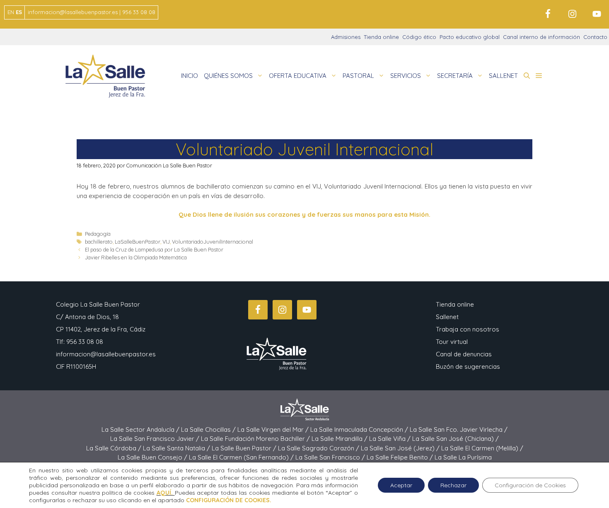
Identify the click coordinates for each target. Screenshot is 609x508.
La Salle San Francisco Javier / (155, 439)
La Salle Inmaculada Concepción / (360, 429)
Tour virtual (452, 342)
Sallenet (447, 317)
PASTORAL (358, 76)
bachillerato (99, 241)
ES (19, 12)
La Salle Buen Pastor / (245, 448)
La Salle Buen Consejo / (153, 457)
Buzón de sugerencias (468, 366)
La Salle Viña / (390, 439)
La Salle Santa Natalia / (177, 448)
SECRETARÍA (455, 76)
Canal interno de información (541, 37)
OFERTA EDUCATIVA (297, 76)
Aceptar (401, 485)
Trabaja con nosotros (467, 329)
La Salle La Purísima (463, 457)
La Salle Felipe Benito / (401, 457)
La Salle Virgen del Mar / (273, 429)
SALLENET (503, 76)
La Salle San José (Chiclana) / (455, 439)
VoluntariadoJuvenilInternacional (212, 241)
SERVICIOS (405, 76)
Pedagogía (98, 233)
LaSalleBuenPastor (137, 241)
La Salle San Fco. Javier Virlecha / (459, 429)
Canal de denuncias (464, 354)
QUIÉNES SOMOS (228, 76)
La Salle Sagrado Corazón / (319, 448)
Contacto (595, 37)
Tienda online (381, 37)
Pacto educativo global (470, 37)
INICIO (189, 76)
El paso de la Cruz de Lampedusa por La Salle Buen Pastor (154, 249)
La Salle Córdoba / (114, 448)
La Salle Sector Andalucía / (141, 429)
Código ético (419, 37)
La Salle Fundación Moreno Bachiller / (256, 439)
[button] (527, 75)
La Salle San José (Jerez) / (401, 448)
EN (10, 12)
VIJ (166, 241)
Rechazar (453, 485)
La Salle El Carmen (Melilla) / (482, 448)
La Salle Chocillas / (209, 429)
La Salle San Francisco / (331, 457)
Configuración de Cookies (530, 485)
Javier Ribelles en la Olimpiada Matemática (136, 257)
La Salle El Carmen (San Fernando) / (242, 457)
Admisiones (345, 37)
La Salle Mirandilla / (340, 439)
